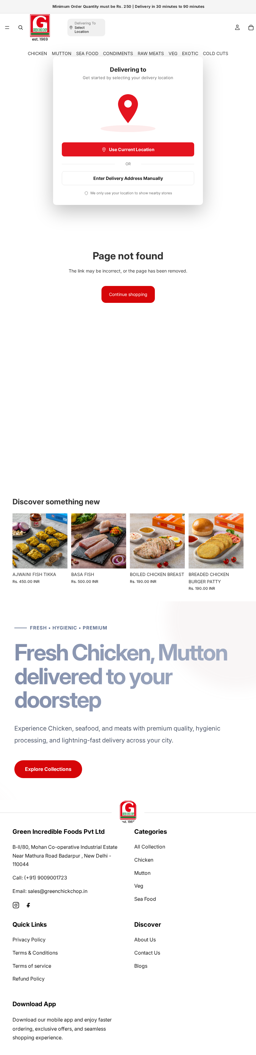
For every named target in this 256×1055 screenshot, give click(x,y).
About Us (145, 939)
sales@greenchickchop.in (57, 891)
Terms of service (31, 966)
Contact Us (147, 953)
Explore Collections (48, 769)
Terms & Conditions (35, 953)
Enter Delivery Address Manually (128, 178)
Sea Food (145, 899)
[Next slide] (60, 541)
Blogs (140, 966)
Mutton (142, 873)
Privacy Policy (29, 939)
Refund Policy (28, 979)
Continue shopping (128, 294)
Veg (138, 886)
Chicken (143, 860)
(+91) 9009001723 (45, 877)
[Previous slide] (19, 541)
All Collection (149, 846)
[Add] (57, 559)
